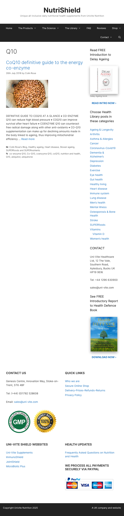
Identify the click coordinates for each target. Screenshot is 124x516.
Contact (104, 37)
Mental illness (98, 207)
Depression (97, 161)
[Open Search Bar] (119, 37)
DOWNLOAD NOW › (104, 357)
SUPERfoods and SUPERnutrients (23, 150)
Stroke (94, 220)
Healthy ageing (36, 147)
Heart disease (52, 147)
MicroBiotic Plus (15, 466)
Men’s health (97, 202)
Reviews (101, 28)
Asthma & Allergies (101, 138)
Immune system (99, 193)
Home (9, 28)
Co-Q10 (31, 153)
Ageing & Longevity (101, 129)
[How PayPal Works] (89, 491)
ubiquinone (27, 156)
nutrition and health (70, 153)
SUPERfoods (97, 224)
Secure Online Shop (77, 385)
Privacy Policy (73, 395)
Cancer (94, 143)
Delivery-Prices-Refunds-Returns (85, 390)
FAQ (89, 28)
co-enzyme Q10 (17, 153)
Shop (115, 28)
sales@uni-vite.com (26, 401)
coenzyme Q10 (44, 153)
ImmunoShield (14, 457)
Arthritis (95, 134)
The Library (71, 28)
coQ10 (56, 153)
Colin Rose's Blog (18, 147)
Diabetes (95, 165)
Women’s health (99, 238)
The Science (49, 28)
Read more (28, 139)
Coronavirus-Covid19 (103, 148)
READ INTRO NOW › (104, 103)
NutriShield (62, 10)
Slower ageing (67, 147)
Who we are (72, 381)
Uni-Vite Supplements (19, 452)
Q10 (8, 156)
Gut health (96, 179)
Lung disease (98, 197)
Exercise (95, 170)
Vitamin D (98, 234)
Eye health (96, 174)
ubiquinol (15, 156)
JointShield (13, 461)
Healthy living (98, 184)
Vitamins (95, 229)
